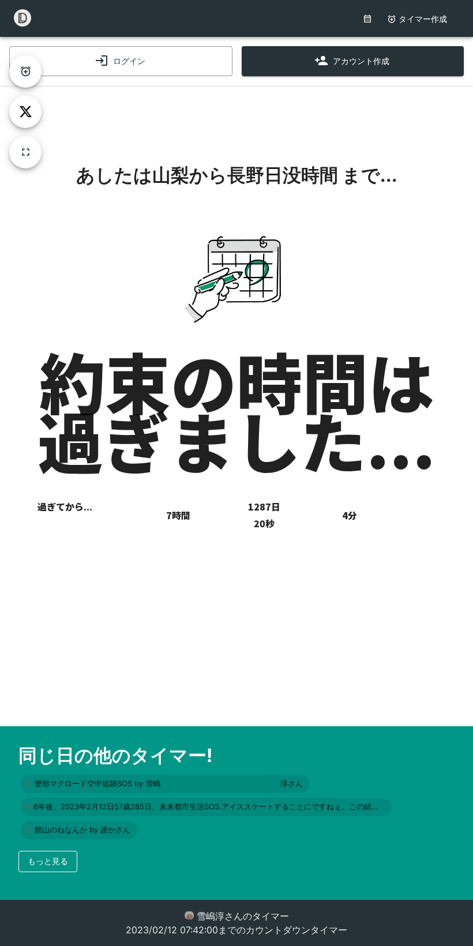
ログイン (129, 61)
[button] (165, 784)
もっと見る (48, 861)
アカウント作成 (361, 61)
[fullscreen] (25, 152)
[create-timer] (25, 71)
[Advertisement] (236, 114)
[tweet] (25, 112)
